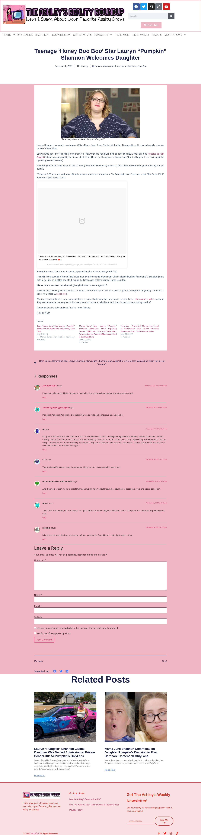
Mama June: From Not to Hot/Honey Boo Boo (124, 66)
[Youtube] (166, 6)
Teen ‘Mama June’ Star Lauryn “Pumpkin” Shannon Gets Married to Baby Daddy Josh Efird (56, 328)
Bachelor (42, 35)
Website (38, 617)
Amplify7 (35, 833)
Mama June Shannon (96, 361)
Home (7, 35)
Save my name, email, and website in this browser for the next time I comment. (78, 628)
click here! (61, 294)
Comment (40, 560)
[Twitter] (143, 6)
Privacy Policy (76, 809)
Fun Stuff (101, 35)
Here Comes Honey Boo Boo (53, 361)
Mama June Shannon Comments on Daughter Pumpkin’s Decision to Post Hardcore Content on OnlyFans (131, 752)
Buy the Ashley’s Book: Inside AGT (85, 799)
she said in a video (144, 299)
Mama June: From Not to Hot (122, 361)
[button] (54, 671)
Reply (44, 397)
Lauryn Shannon (77, 361)
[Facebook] (136, 6)
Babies (98, 66)
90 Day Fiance (23, 35)
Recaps (157, 35)
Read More (39, 776)
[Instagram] (151, 6)
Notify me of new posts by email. (54, 633)
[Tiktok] (158, 6)
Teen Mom (122, 35)
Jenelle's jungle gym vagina (55, 407)
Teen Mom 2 (140, 35)
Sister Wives (82, 35)
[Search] (171, 16)
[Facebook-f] (158, 833)
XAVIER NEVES (49, 385)
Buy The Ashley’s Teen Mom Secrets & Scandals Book (94, 804)
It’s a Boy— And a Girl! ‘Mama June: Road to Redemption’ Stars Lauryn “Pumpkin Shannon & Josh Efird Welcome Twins (140, 328)
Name (38, 595)
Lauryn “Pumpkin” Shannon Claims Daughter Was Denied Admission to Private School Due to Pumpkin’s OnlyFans (64, 752)
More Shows (173, 35)
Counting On (61, 35)
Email (38, 606)
